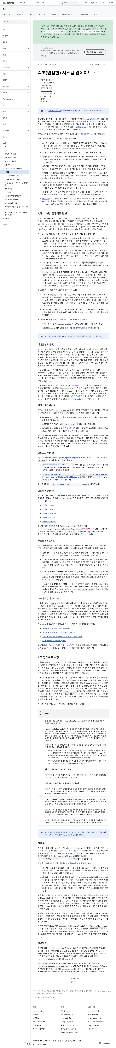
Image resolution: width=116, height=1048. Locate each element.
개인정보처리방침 (75, 1041)
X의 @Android (66, 1011)
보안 (30, 15)
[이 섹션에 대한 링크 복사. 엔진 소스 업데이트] (56, 453)
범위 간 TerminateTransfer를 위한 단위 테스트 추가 (62, 637)
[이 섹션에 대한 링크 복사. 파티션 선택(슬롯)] (56, 344)
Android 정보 (37, 1041)
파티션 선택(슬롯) (87, 134)
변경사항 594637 (49, 522)
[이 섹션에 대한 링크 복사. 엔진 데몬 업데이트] (57, 405)
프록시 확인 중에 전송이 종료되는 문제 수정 (59, 633)
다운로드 (36, 1018)
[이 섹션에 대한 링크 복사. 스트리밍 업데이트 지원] (61, 598)
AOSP (40, 65)
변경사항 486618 (49, 505)
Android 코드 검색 (38, 3)
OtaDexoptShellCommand (68, 477)
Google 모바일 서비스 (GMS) (60, 645)
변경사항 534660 (49, 518)
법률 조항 (56, 1041)
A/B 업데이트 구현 (84, 328)
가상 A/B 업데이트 (54, 111)
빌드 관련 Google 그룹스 (69, 1029)
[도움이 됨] (103, 64)
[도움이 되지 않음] (107, 64)
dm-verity (46, 199)
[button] (13, 36)
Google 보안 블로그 (67, 1022)
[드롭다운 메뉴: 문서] (26, 2)
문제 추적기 (92, 1029)
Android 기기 (67, 15)
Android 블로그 (66, 1018)
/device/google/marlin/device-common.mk (71, 484)
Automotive (83, 15)
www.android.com (95, 1018)
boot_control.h (75, 399)
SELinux (56, 438)
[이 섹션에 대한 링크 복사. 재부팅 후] (49, 943)
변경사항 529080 (49, 509)
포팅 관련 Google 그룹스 (69, 1033)
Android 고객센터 (94, 1011)
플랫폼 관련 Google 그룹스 (70, 1025)
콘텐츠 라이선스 (66, 991)
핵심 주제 (42, 15)
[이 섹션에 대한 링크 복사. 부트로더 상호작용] (57, 541)
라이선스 (64, 1041)
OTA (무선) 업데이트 (91, 119)
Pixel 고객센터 (93, 1014)
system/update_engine (68, 458)
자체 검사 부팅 (65, 204)
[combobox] (70, 3)
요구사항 (36, 1014)
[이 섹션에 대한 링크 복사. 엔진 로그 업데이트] (56, 491)
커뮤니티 (48, 1041)
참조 (95, 15)
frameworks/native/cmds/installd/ (58, 465)
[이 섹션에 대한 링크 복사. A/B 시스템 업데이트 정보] (69, 213)
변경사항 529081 (49, 513)
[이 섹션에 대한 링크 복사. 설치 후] (47, 843)
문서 (21, 3)
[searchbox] (15, 22)
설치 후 (74, 431)
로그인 (111, 3)
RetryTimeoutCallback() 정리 (54, 641)
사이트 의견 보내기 (41, 1044)
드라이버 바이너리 (39, 1029)
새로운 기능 (7, 15)
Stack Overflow (93, 1025)
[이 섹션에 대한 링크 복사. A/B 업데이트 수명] (61, 657)
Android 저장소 (38, 1011)
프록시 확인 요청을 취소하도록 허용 (56, 628)
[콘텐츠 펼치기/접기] (51, 80)
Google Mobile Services (96, 1022)
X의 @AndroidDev (67, 1014)
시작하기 (20, 15)
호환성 (53, 15)
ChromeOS (81, 127)
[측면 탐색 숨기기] (27, 1044)
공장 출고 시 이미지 (39, 1025)
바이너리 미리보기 (39, 1022)
